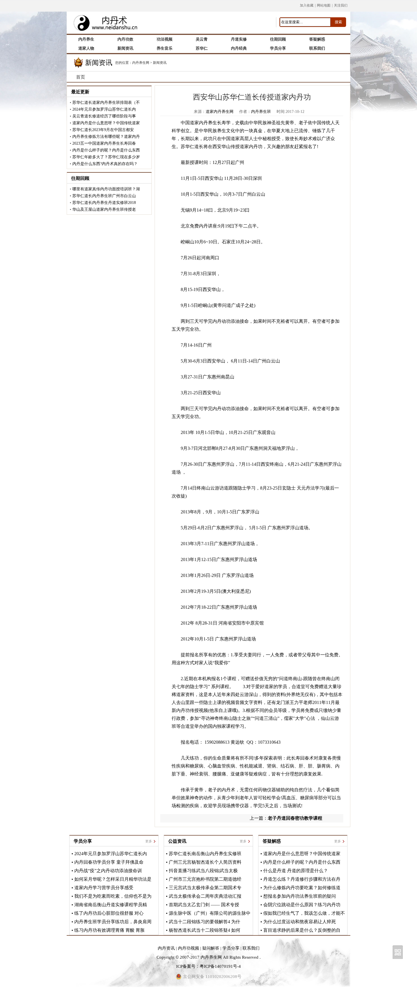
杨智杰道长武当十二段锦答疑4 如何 (204, 930)
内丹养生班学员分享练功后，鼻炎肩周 (112, 921)
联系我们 (251, 948)
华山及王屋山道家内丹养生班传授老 (104, 209)
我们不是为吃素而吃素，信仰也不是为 (112, 896)
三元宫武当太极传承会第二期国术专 (205, 887)
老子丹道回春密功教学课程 (295, 818)
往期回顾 (80, 178)
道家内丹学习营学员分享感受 (103, 887)
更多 (148, 841)
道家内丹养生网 (219, 111)
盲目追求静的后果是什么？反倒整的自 (301, 930)
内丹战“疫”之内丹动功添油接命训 (108, 870)
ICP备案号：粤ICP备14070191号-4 (208, 966)
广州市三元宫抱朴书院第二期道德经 (205, 879)
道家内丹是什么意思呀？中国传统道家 (106, 123)
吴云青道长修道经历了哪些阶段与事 (104, 116)
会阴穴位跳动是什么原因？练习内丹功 (301, 904)
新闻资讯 (160, 63)
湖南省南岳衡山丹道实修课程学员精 (110, 904)
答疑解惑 (272, 841)
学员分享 (83, 841)
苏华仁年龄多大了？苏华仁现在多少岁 (106, 157)
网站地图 (323, 5)
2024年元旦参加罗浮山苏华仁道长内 (104, 109)
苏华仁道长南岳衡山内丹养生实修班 (205, 853)
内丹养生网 (140, 63)
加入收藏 (306, 5)
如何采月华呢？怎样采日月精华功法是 (112, 879)
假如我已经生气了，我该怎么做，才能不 (304, 913)
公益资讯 (177, 841)
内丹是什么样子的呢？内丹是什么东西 (106, 150)
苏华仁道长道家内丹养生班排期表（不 (106, 102)
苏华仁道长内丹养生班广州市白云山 (104, 196)
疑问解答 (210, 948)
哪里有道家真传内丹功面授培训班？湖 (106, 189)
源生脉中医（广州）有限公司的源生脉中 (209, 913)
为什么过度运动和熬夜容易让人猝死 (299, 921)
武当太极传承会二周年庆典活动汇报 (205, 896)
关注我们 (341, 5)
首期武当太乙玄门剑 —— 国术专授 (204, 904)
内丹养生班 (261, 111)
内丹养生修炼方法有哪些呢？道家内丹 (106, 136)
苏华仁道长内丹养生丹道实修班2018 (104, 203)
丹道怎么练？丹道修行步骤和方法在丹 (301, 879)
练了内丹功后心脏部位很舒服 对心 (109, 913)
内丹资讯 (166, 948)
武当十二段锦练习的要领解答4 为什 (204, 921)
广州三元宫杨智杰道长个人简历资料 (205, 862)
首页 (80, 77)
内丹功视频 (188, 948)
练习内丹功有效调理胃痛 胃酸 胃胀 (109, 930)
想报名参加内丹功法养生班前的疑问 (299, 896)
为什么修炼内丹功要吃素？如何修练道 (301, 887)
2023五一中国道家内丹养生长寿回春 (104, 143)
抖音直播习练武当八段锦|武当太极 (203, 870)
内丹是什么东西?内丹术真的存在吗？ (105, 164)
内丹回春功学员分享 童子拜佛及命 (109, 862)
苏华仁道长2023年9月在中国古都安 (103, 130)
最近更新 (80, 91)
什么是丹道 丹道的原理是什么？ (295, 870)
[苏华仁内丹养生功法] (108, 16)
